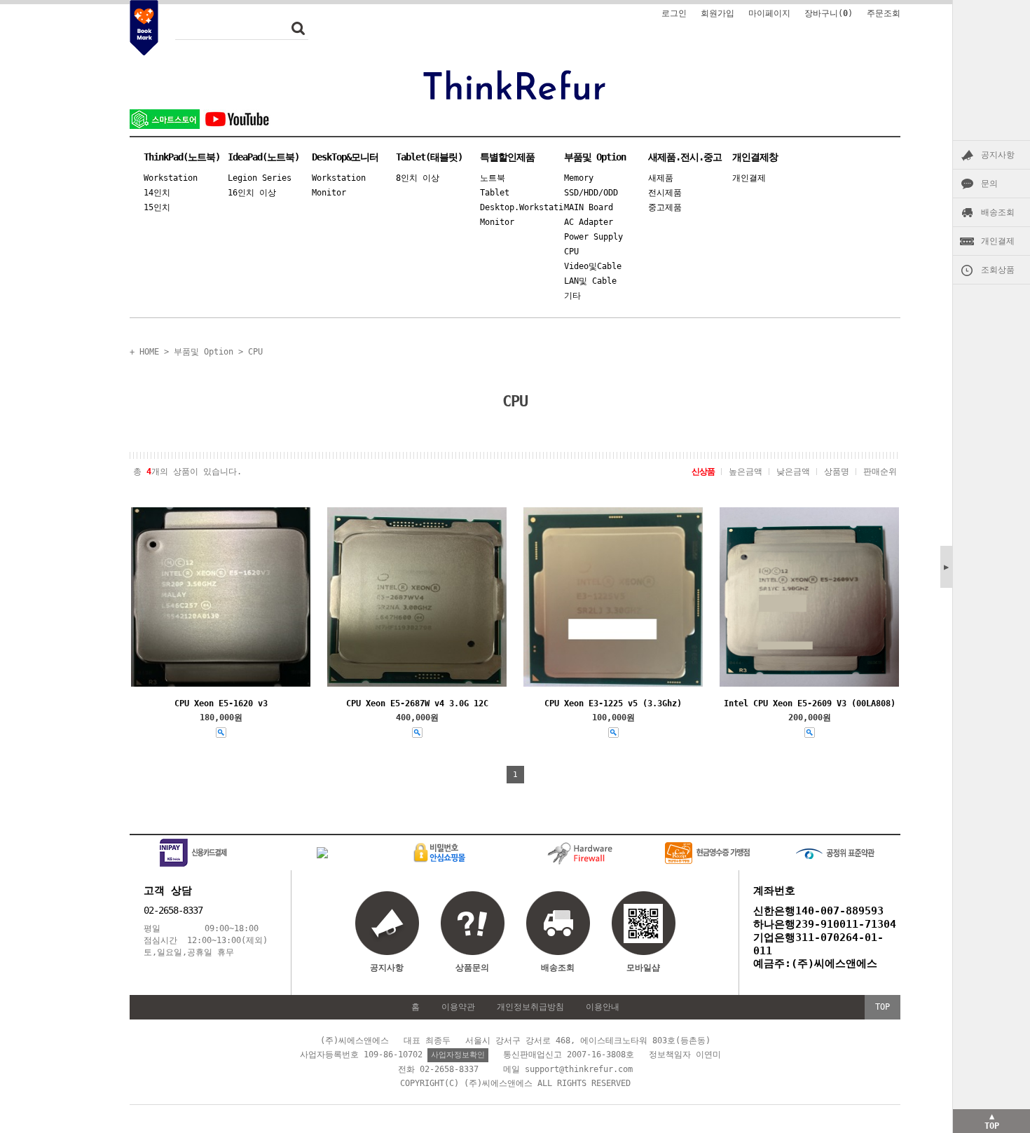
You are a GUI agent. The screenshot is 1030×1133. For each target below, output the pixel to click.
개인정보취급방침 (530, 1007)
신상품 (703, 471)
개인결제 (998, 241)
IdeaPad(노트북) (263, 157)
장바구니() (828, 13)
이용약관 (458, 1007)
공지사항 (998, 155)
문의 (989, 183)
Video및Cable (593, 266)
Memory (578, 178)
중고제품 (665, 207)
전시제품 (665, 193)
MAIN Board (588, 207)
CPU (571, 251)
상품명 (836, 471)
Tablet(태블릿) (429, 157)
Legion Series (259, 178)
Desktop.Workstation (522, 207)
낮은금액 (793, 471)
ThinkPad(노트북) (182, 157)
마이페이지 (769, 13)
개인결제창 (755, 157)
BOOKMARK (144, 28)
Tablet (494, 193)
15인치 (157, 207)
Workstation (171, 178)
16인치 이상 (252, 193)
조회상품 (998, 270)
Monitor (329, 193)
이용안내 (602, 1007)
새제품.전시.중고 (685, 157)
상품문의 (472, 968)
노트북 (492, 178)
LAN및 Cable (590, 281)
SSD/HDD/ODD (591, 193)
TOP (882, 1007)
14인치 (157, 193)
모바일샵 (643, 968)
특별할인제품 (507, 157)
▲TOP (991, 1121)
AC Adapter (588, 222)
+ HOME (144, 352)
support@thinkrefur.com (579, 1069)
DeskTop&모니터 (345, 157)
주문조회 (883, 13)
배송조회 (998, 212)
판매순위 (880, 471)
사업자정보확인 (458, 1054)
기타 (572, 296)
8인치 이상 (417, 178)
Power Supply (593, 237)
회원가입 (717, 13)
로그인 (674, 13)
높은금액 (745, 471)
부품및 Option (595, 157)
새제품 (660, 178)
